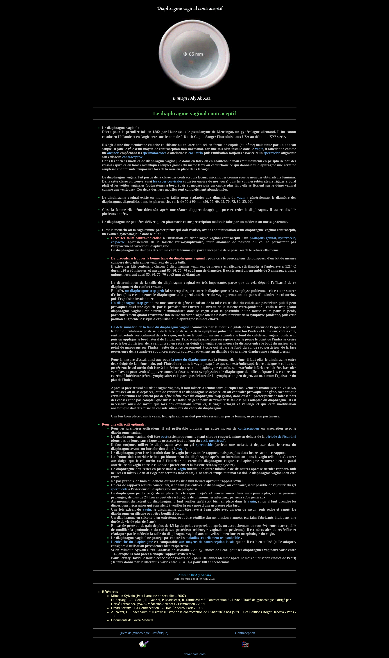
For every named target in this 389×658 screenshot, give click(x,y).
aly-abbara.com (195, 654)
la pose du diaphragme (189, 359)
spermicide (272, 153)
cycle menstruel (212, 440)
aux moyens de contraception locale (207, 542)
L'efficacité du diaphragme (132, 542)
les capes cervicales (167, 181)
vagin (259, 149)
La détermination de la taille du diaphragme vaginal (150, 327)
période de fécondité (280, 436)
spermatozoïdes (154, 153)
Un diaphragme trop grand (132, 303)
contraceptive (132, 157)
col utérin (195, 153)
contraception (248, 428)
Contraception (245, 633)
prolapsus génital (263, 238)
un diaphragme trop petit (144, 291)
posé (164, 436)
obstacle (113, 153)
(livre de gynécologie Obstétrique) (144, 633)
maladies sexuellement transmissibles (213, 538)
